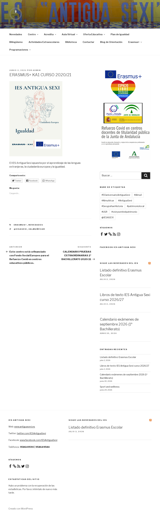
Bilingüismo (16, 42)
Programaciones (18, 49)
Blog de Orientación (111, 42)
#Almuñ (138, 195)
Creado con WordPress (20, 508)
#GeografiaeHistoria (112, 206)
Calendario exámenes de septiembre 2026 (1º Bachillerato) (119, 324)
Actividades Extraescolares (44, 42)
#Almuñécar (37, 229)
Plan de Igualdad (120, 34)
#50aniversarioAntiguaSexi (116, 195)
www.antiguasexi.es (24, 426)
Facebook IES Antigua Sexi (118, 247)
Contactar (88, 42)
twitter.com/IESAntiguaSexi (31, 433)
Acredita (49, 34)
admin (37, 70)
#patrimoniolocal (135, 206)
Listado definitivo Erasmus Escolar (118, 357)
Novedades (15, 34)
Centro (32, 34)
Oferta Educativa (92, 34)
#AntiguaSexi (125, 200)
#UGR (104, 211)
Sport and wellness (110, 386)
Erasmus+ (133, 42)
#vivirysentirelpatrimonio (124, 211)
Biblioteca (71, 42)
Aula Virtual (68, 34)
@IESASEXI (20, 229)
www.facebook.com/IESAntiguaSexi (38, 440)
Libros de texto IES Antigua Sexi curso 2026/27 (124, 365)
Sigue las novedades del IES (119, 263)
